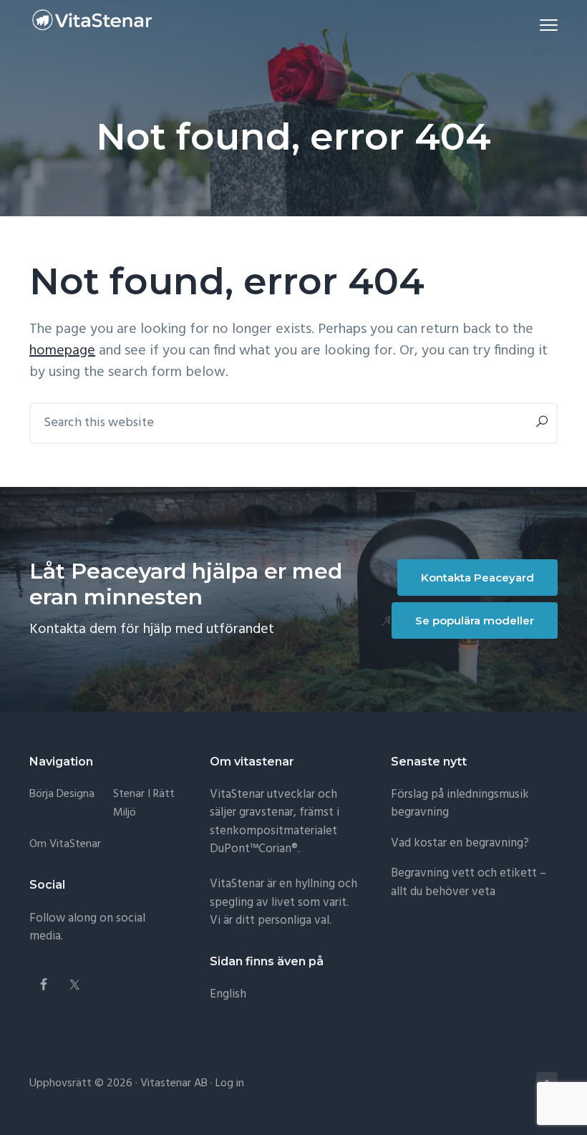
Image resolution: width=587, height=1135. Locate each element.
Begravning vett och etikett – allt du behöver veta (468, 883)
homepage (62, 350)
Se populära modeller (474, 620)
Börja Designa (61, 794)
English (228, 994)
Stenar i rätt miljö (144, 804)
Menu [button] (532, 25)
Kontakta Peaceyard (477, 577)
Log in (229, 1083)
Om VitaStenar (65, 845)
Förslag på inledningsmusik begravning (460, 804)
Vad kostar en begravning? (460, 843)
